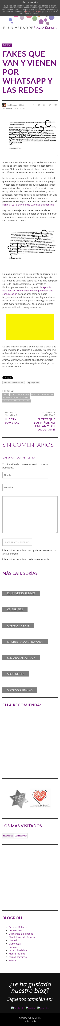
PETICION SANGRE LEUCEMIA (17, 401)
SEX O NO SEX (15, 674)
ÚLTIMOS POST (21, 836)
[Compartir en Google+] (44, 104)
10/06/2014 (18, 109)
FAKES (6, 394)
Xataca (12, 960)
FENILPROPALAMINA (20, 394)
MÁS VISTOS (8, 836)
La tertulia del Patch (19, 950)
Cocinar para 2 (16, 930)
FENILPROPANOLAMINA (42, 394)
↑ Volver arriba (30, 1021)
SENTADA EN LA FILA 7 (21, 658)
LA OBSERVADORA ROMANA (25, 641)
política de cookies (33, 11)
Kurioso (13, 946)
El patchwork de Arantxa (22, 937)
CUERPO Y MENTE (18, 625)
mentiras (25, 398)
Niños (7, 45)
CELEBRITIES (15, 609)
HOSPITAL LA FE (10, 398)
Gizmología (15, 943)
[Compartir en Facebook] (33, 104)
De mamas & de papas (21, 933)
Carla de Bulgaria (18, 927)
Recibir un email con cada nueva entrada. (27, 559)
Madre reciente (17, 953)
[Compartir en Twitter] (39, 104)
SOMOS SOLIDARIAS (19, 690)
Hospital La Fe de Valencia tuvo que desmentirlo (28, 204)
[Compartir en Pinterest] (50, 104)
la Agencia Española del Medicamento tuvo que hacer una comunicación (27, 290)
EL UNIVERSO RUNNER (21, 593)
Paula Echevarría (18, 956)
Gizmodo (13, 940)
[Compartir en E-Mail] (55, 104)
